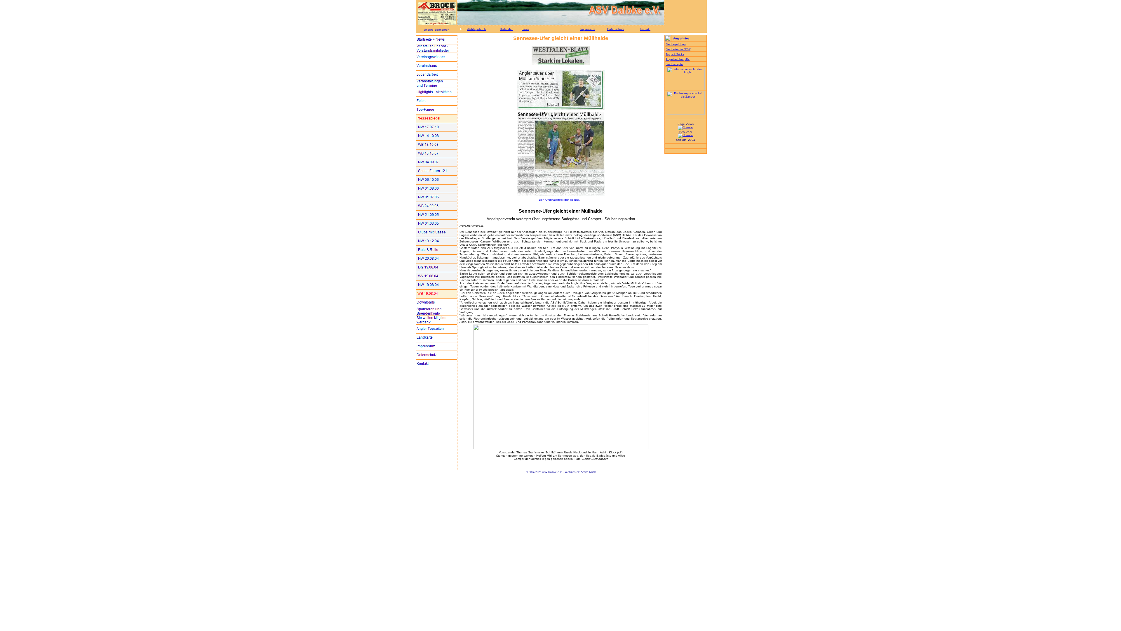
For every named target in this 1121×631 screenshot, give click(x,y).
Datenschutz (615, 29)
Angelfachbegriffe (678, 59)
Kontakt (645, 29)
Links (525, 29)
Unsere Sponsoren (436, 29)
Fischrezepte (674, 64)
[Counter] (685, 127)
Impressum (587, 29)
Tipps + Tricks (675, 54)
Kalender (506, 29)
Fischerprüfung (676, 44)
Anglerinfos (681, 38)
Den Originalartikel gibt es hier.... (560, 199)
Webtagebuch (476, 29)
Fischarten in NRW (678, 49)
